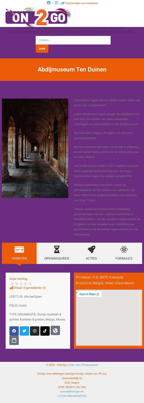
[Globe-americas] (55, 330)
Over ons (74, 364)
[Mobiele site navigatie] (138, 17)
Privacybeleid (90, 364)
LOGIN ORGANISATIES (72, 395)
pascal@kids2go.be (72, 391)
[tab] (19, 253)
